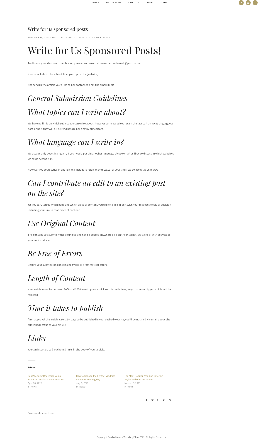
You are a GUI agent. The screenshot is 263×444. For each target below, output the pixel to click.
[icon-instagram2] (249, 2)
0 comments (83, 37)
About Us (134, 2)
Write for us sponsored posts (58, 29)
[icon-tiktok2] (255, 2)
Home (95, 2)
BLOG (150, 2)
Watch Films (113, 2)
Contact (165, 2)
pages (106, 37)
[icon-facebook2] (242, 2)
